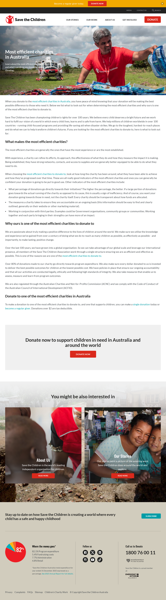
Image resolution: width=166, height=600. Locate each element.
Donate (152, 19)
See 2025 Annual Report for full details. (57, 574)
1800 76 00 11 (140, 552)
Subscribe (151, 516)
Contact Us (141, 10)
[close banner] (162, 4)
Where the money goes (43, 546)
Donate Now (97, 3)
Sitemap (39, 592)
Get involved (130, 20)
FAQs (30, 592)
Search (158, 10)
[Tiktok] (99, 559)
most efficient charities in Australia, (51, 101)
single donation (141, 304)
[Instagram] (85, 559)
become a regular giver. (18, 308)
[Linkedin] (99, 552)
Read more (43, 476)
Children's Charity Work (56, 592)
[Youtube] (92, 559)
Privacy (8, 592)
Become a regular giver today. (69, 3)
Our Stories (72, 20)
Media (129, 10)
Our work (91, 20)
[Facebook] (85, 552)
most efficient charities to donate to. (82, 255)
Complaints (20, 592)
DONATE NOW (83, 354)
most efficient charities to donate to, (46, 173)
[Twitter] (92, 552)
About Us (110, 20)
